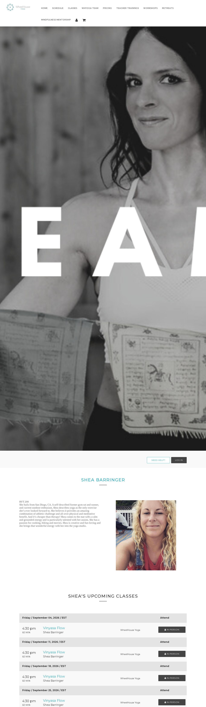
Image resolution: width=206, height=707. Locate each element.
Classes (72, 8)
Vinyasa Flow (54, 628)
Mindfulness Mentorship (56, 20)
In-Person (172, 629)
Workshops (150, 8)
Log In (179, 460)
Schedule (57, 8)
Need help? (158, 460)
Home (44, 8)
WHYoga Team (90, 8)
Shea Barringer (53, 632)
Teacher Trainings (127, 8)
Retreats (168, 8)
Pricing (107, 8)
